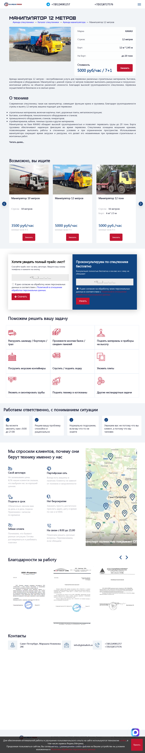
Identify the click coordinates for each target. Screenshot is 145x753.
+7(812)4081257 (60, 4)
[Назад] (4, 204)
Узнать (83, 301)
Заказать (124, 67)
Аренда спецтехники (23, 22)
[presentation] (120, 557)
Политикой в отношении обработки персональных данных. (37, 289)
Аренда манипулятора (74, 22)
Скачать (22, 296)
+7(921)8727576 (103, 4)
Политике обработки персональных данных (73, 749)
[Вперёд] (141, 204)
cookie (123, 740)
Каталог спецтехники (48, 22)
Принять (136, 745)
